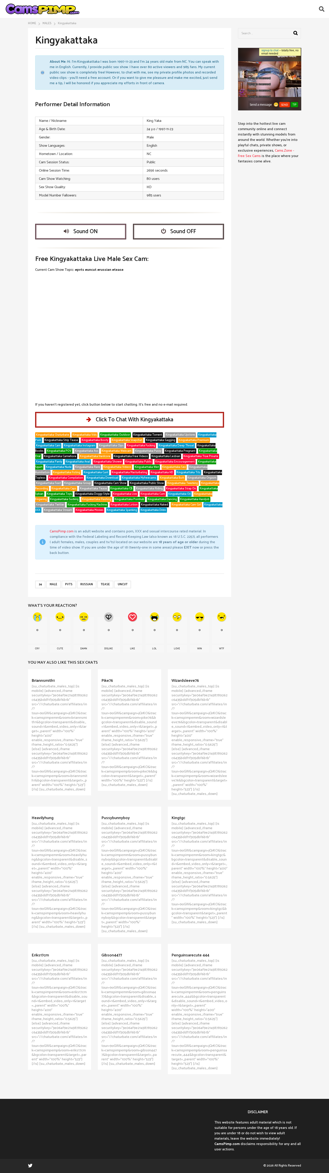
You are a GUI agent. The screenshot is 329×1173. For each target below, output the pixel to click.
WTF (221, 649)
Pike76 (107, 680)
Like (132, 649)
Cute (60, 649)
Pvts (69, 584)
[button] (322, 8)
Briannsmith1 (43, 680)
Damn (83, 649)
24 (40, 584)
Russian (86, 584)
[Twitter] (30, 1165)
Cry (37, 649)
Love (177, 649)
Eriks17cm (40, 955)
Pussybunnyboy (115, 818)
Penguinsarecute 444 (190, 955)
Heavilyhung (42, 818)
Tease (105, 584)
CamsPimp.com (61, 531)
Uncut (123, 584)
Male (53, 584)
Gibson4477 (111, 955)
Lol (154, 649)
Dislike (108, 649)
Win (199, 649)
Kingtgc (178, 818)
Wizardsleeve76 (185, 680)
